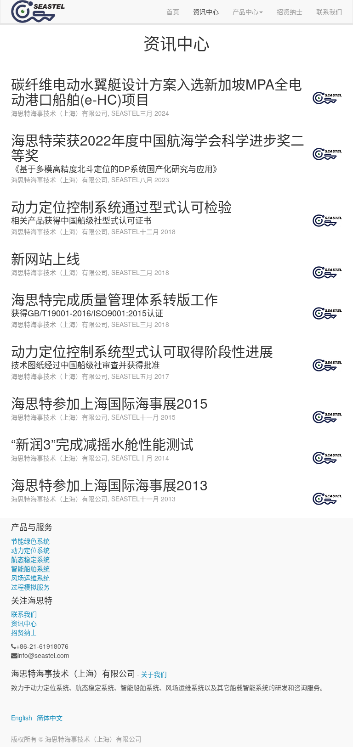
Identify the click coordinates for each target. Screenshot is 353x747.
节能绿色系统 (30, 540)
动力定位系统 (30, 550)
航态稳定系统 (30, 559)
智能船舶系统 (30, 568)
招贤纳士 (24, 632)
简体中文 (50, 717)
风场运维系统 (30, 577)
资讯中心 (24, 623)
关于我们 (154, 674)
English (21, 717)
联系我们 (24, 613)
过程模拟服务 (30, 586)
